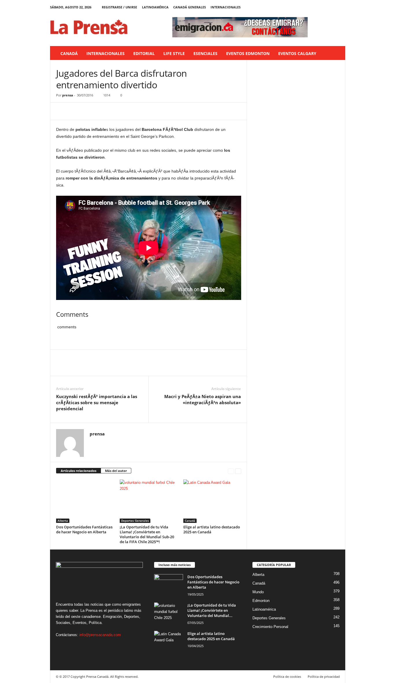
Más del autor (116, 470)
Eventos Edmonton (248, 53)
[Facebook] (314, 7)
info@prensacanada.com (100, 635)
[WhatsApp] (102, 111)
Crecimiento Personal (270, 627)
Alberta (63, 521)
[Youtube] (340, 7)
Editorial (144, 53)
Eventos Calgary (297, 53)
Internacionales (226, 7)
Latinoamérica (155, 7)
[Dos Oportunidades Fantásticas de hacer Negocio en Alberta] (85, 501)
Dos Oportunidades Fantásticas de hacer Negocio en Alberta (84, 529)
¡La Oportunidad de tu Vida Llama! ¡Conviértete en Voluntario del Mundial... (211, 610)
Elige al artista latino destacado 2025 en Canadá (211, 529)
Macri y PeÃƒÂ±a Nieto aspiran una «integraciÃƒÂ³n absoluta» (202, 399)
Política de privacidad (324, 676)
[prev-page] (231, 471)
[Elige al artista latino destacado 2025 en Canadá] (212, 501)
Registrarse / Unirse (119, 7)
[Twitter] (331, 7)
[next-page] (238, 471)
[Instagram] (323, 7)
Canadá (69, 53)
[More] (115, 111)
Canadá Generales (189, 7)
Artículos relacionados (78, 470)
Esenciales (205, 53)
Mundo (258, 592)
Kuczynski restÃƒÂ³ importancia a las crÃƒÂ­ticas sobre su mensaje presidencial (96, 402)
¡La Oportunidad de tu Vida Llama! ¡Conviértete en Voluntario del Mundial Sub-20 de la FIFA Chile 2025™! (147, 534)
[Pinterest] (88, 111)
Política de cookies (287, 676)
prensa (67, 95)
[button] (336, 53)
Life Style (174, 53)
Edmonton (261, 600)
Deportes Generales (135, 521)
